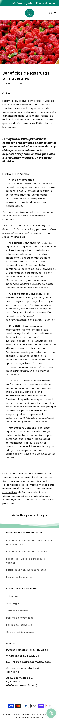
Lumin (31, 717)
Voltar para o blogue (32, 515)
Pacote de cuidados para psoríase (26, 551)
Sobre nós (12, 596)
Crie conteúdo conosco (20, 632)
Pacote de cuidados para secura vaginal (25, 560)
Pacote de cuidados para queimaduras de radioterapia (29, 542)
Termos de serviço (17, 610)
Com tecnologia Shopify (42, 714)
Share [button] (9, 93)
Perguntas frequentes (19, 577)
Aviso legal (12, 603)
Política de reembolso (19, 624)
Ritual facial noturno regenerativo (26, 569)
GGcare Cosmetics (20, 714)
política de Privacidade (20, 617)
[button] (2, 13)
